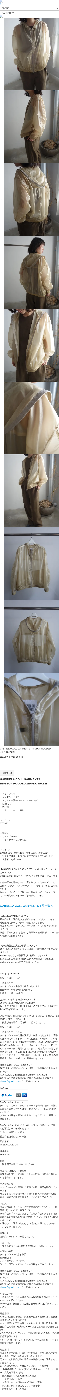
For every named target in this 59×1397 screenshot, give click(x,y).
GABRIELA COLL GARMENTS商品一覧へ (26, 905)
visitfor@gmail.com (9, 1081)
